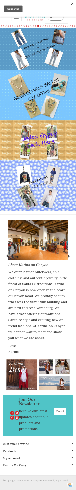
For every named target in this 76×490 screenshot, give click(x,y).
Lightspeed (62, 480)
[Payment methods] (69, 485)
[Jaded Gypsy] (38, 140)
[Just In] (38, 185)
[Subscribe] (63, 419)
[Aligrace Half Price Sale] (38, 49)
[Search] (51, 17)
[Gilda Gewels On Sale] (38, 95)
